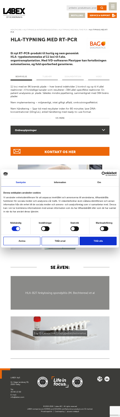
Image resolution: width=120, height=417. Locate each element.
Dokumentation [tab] (73, 76)
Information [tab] (60, 182)
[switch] (45, 228)
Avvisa (22, 241)
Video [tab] (99, 76)
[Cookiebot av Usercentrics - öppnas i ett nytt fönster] (104, 174)
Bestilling (77, 15)
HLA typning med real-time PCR (73, 30)
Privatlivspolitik (46, 411)
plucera (69, 411)
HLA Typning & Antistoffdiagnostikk (40, 30)
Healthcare (16, 30)
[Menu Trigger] (113, 6)
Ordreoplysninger (26, 130)
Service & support (100, 15)
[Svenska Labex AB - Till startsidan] (14, 13)
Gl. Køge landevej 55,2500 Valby (20, 381)
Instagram (106, 378)
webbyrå (76, 411)
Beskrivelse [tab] (21, 76)
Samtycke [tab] (21, 182)
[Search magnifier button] (102, 7)
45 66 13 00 (16, 392)
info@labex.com (17, 397)
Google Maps (99, 378)
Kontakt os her (60, 152)
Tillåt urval (60, 241)
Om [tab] (99, 182)
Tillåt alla (98, 241)
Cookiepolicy (60, 411)
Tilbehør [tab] (47, 76)
